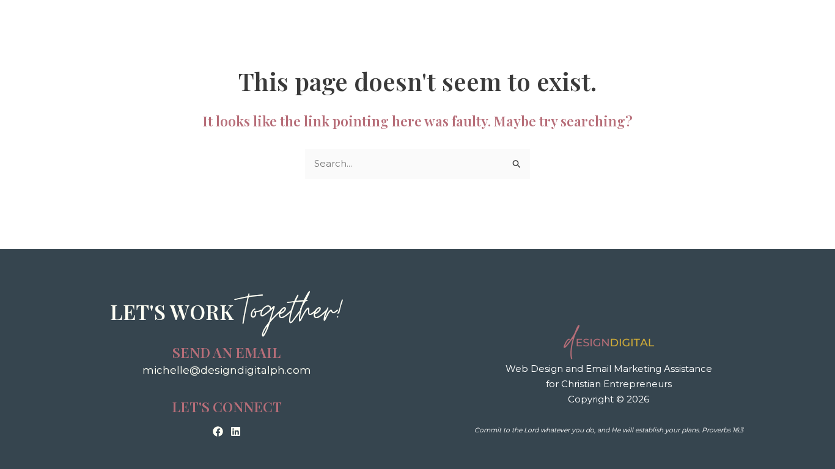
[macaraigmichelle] (218, 431)
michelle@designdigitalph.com (226, 370)
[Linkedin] (235, 431)
